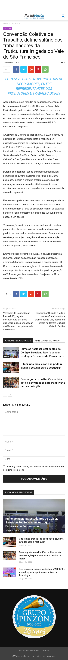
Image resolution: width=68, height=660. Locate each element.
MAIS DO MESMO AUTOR (47, 340)
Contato (45, 650)
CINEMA (7, 372)
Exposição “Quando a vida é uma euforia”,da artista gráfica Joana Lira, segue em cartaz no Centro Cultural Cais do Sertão (50, 320)
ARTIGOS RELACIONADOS (18, 340)
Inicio (5, 23)
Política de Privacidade (29, 650)
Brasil (6, 356)
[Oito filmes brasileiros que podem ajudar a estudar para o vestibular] (11, 367)
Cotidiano (15, 23)
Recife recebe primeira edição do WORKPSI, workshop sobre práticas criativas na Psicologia (42, 572)
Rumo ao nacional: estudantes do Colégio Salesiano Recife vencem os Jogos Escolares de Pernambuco (43, 352)
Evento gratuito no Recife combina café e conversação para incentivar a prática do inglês (43, 383)
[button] (63, 16)
